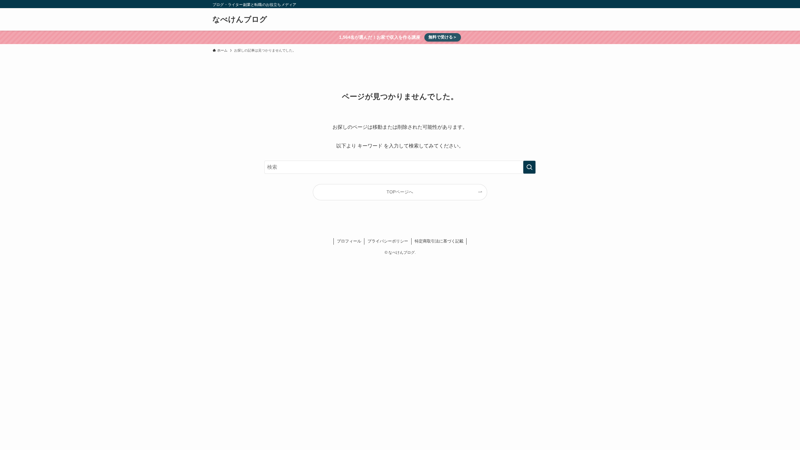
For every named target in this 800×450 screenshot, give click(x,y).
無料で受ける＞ (442, 37)
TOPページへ (400, 191)
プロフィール (349, 241)
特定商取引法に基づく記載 (439, 241)
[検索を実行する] (529, 167)
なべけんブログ (239, 19)
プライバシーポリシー (388, 241)
